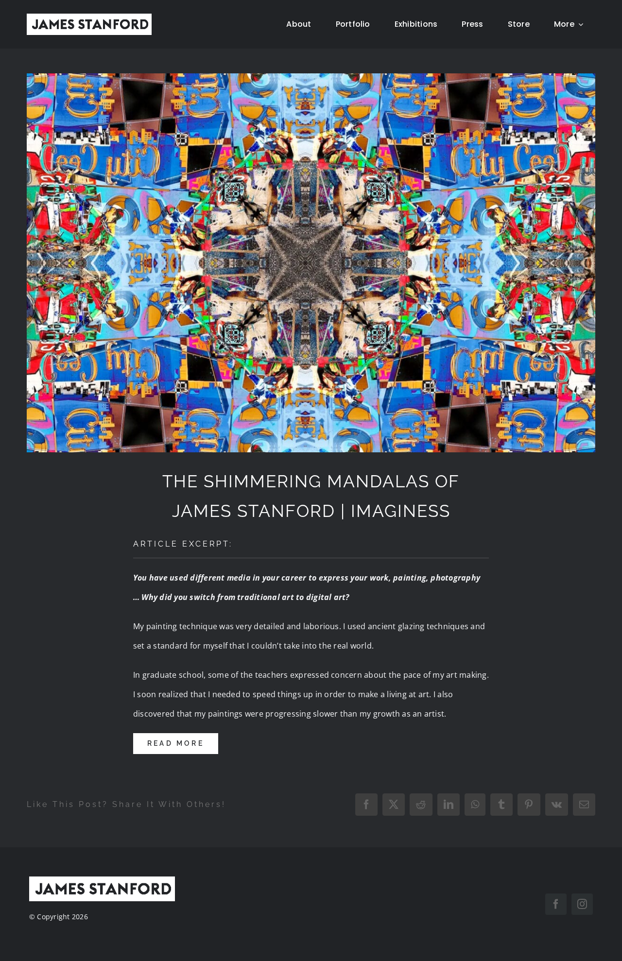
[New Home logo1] (89, 17)
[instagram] (582, 904)
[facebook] (556, 904)
